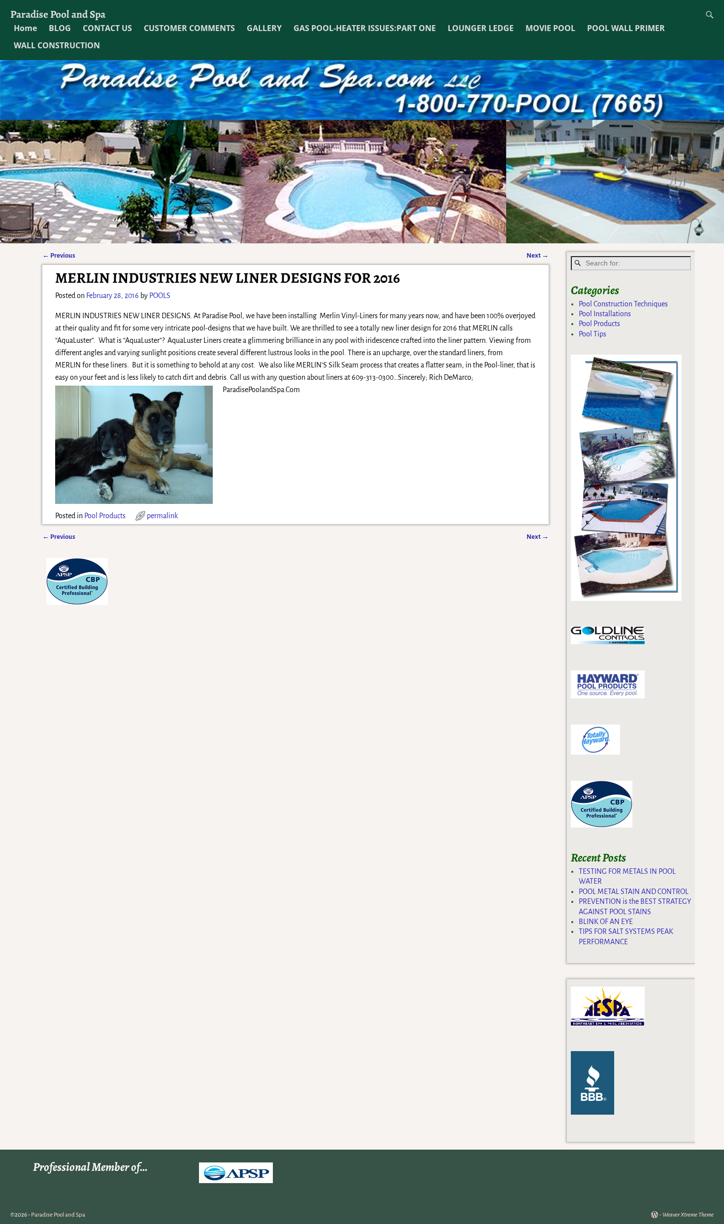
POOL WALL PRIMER (626, 28)
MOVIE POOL (550, 28)
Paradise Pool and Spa (57, 14)
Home (25, 28)
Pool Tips (592, 334)
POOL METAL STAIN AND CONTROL (634, 891)
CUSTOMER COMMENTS (189, 28)
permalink (162, 516)
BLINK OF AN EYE (606, 922)
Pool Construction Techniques (623, 304)
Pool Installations (605, 314)
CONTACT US (107, 28)
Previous (58, 255)
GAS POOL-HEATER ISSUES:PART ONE (365, 28)
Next (538, 255)
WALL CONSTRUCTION (57, 45)
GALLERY (264, 28)
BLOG (60, 28)
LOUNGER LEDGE (481, 28)
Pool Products (105, 516)
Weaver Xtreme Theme (688, 1215)
